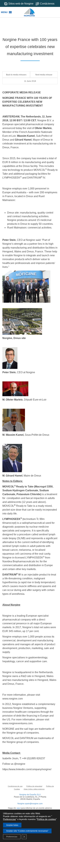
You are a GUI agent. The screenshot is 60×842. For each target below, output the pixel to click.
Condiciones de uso (15, 786)
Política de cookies (46, 819)
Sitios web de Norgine (20, 3)
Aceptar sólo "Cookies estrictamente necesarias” (27, 831)
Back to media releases (16, 75)
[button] (4, 12)
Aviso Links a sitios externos (34, 789)
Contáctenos (47, 3)
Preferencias (9, 819)
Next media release (43, 75)
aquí (18, 808)
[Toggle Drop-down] (47, 3)
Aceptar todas (12, 825)
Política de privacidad (34, 786)
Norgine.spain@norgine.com (30, 803)
